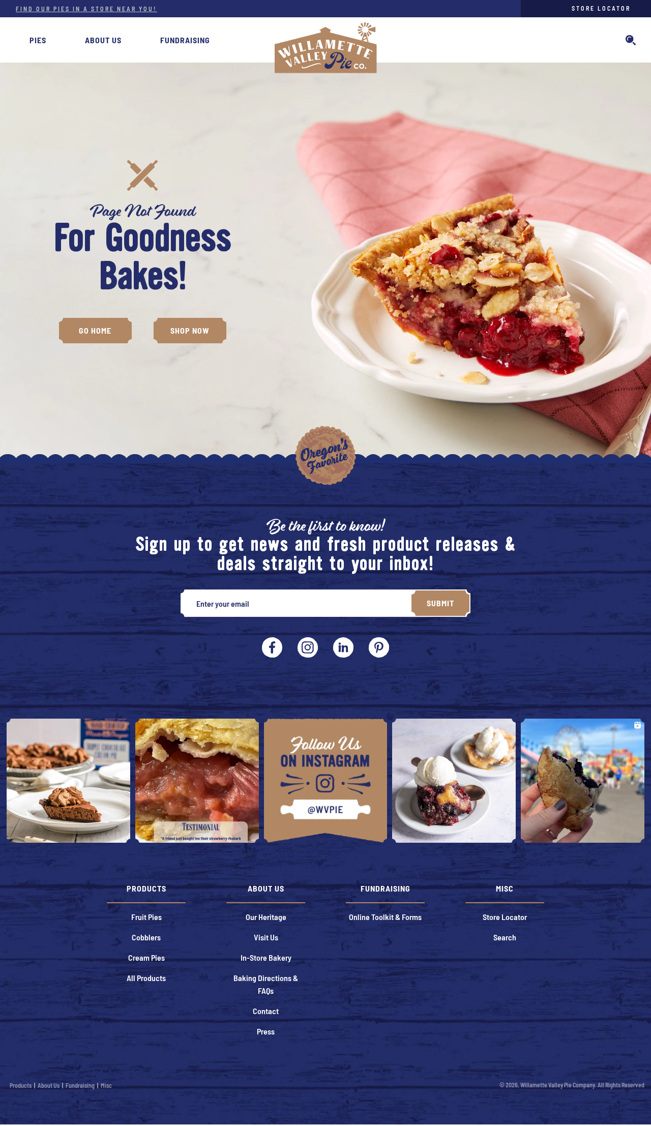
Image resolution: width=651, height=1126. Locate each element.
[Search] (631, 42)
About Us (103, 40)
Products (21, 1085)
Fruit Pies (146, 917)
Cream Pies (146, 957)
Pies (37, 40)
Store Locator (601, 8)
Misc (106, 1085)
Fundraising (185, 40)
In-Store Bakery (266, 957)
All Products (146, 978)
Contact (266, 1011)
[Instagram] (308, 647)
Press (266, 1031)
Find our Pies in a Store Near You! (86, 8)
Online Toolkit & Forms (385, 917)
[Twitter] (379, 647)
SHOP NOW (190, 330)
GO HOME (95, 330)
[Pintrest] (343, 647)
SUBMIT (440, 603)
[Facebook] (272, 647)
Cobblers (146, 937)
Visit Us (266, 937)
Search (504, 937)
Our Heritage (266, 917)
